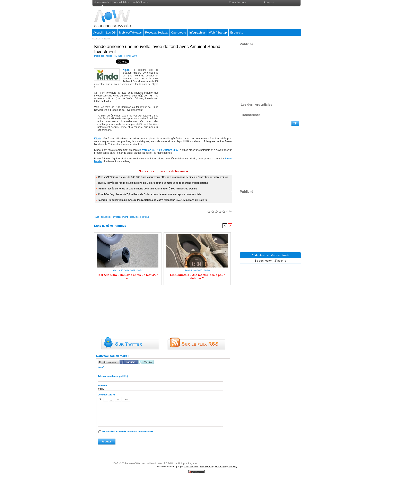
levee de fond (142, 217)
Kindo (126, 69)
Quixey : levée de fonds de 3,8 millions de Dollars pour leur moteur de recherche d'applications (153, 182)
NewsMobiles (121, 2)
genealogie (106, 217)
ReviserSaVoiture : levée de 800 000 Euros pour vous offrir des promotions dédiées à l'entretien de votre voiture (163, 177)
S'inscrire (280, 260)
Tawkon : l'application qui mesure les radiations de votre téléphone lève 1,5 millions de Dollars (152, 200)
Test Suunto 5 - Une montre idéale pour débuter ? (197, 276)
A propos (269, 2)
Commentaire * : (106, 394)
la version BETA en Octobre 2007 (158, 150)
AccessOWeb (133, 463)
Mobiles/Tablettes (130, 32)
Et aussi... (236, 32)
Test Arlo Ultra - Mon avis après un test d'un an (127, 276)
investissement (120, 217)
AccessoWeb (102, 2)
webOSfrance (140, 2)
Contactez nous (237, 2)
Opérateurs (178, 32)
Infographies (197, 32)
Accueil (98, 32)
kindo (131, 217)
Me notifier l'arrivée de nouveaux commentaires (127, 431)
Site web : (103, 385)
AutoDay (233, 466)
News (107, 38)
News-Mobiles (191, 466)
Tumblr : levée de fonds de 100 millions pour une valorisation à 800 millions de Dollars (147, 188)
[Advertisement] (226, 17)
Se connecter (263, 260)
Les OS (111, 32)
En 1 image (220, 466)
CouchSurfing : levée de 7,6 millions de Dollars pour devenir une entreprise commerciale (149, 194)
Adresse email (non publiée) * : (114, 376)
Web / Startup (218, 32)
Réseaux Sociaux (156, 32)
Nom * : (102, 367)
